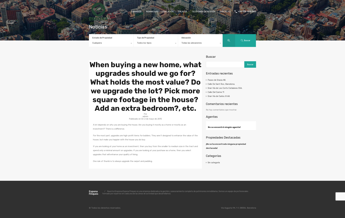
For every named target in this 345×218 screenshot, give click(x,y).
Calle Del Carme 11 (216, 92)
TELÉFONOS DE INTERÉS (203, 11)
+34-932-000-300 (247, 12)
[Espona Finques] (98, 19)
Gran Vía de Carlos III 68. (219, 96)
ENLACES (182, 11)
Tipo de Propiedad (145, 38)
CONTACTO (225, 11)
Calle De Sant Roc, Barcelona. (221, 84)
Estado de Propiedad (102, 38)
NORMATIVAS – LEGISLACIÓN (160, 11)
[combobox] (111, 43)
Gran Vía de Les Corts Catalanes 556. (225, 88)
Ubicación (186, 38)
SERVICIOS (136, 11)
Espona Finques (93, 192)
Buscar (211, 57)
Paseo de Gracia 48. (217, 80)
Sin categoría (214, 162)
